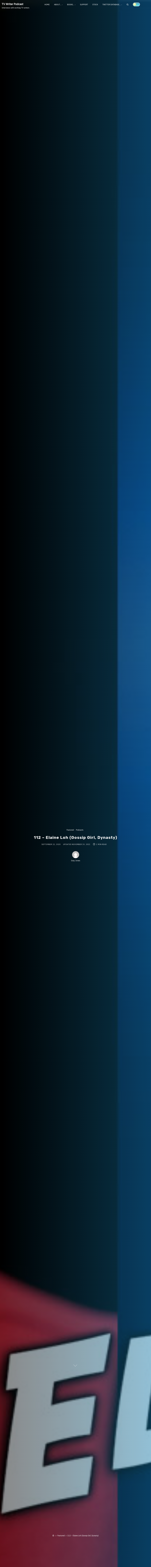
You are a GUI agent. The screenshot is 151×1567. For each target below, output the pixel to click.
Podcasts (79, 830)
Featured (70, 830)
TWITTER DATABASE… (111, 4)
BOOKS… (70, 4)
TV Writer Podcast (12, 4)
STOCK (95, 4)
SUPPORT (84, 4)
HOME (47, 4)
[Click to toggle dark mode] (136, 4)
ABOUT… (57, 4)
